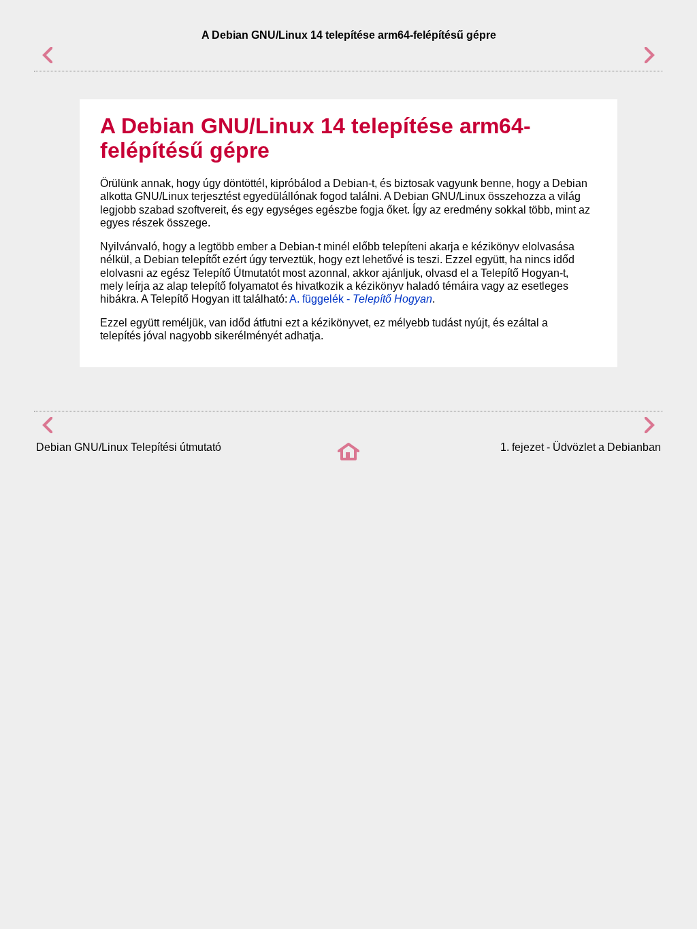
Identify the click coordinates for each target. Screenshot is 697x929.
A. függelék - (360, 299)
